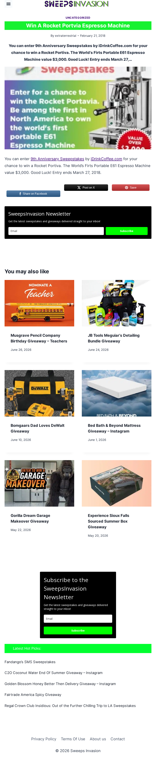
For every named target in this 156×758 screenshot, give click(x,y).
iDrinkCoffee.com (106, 159)
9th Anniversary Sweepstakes (57, 159)
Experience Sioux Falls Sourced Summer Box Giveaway (108, 521)
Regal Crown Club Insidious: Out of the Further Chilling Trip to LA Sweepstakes (70, 706)
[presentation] (39, 303)
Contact (118, 739)
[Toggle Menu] (8, 4)
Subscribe (126, 231)
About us (98, 739)
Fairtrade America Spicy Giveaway (33, 694)
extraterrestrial (65, 36)
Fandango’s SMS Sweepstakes (30, 662)
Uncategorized (78, 17)
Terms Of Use (73, 739)
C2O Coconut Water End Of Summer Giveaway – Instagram (54, 673)
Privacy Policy (43, 739)
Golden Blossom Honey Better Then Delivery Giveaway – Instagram (60, 684)
